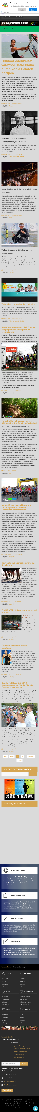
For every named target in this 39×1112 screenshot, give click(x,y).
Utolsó (20, 760)
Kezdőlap (6, 29)
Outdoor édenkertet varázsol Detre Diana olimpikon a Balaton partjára (18, 67)
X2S (10, 473)
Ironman (6, 987)
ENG (20, 16)
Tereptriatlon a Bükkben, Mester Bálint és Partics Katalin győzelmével (19, 422)
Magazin (5, 1017)
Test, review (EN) (19, 1057)
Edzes (5, 16)
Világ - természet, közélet (16, 157)
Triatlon (5, 997)
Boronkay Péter (26, 1002)
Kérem (33, 10)
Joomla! (4, 1106)
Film (22, 1017)
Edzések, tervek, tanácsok (22, 1048)
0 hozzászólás (18, 103)
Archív (11, 393)
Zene (22, 1015)
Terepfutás (12, 557)
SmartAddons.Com (7, 1104)
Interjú (15, 16)
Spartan (5, 984)
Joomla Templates (19, 1104)
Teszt (10, 16)
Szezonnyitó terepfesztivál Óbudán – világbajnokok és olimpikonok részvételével (19, 329)
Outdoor (11, 106)
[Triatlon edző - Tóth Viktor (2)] (19, 789)
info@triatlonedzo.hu (10, 1085)
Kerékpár (6, 999)
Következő (31, 756)
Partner (5, 1015)
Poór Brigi (24, 999)
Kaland (23, 979)
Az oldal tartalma (19, 1054)
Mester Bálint (25, 1005)
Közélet (14, 29)
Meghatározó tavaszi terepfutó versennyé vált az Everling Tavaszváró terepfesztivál (17, 507)
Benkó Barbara (25, 997)
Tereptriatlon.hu (6, 967)
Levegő (23, 984)
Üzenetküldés (7, 1090)
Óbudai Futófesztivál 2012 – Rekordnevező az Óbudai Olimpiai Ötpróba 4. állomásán (17, 685)
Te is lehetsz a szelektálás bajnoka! (18, 304)
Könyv (23, 1020)
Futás (10, 217)
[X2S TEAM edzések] (20, 23)
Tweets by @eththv (7, 1037)
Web (4, 1020)
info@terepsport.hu (10, 1081)
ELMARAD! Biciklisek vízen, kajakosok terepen (20, 611)
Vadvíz (23, 981)
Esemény (24, 1023)
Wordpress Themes (32, 1104)
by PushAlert (6, 12)
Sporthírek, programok (21, 1046)
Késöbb (22, 10)
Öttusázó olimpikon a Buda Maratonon (14, 646)
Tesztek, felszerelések (20, 1051)
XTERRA (6, 979)
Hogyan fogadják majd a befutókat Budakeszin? (18, 564)
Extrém (23, 987)
